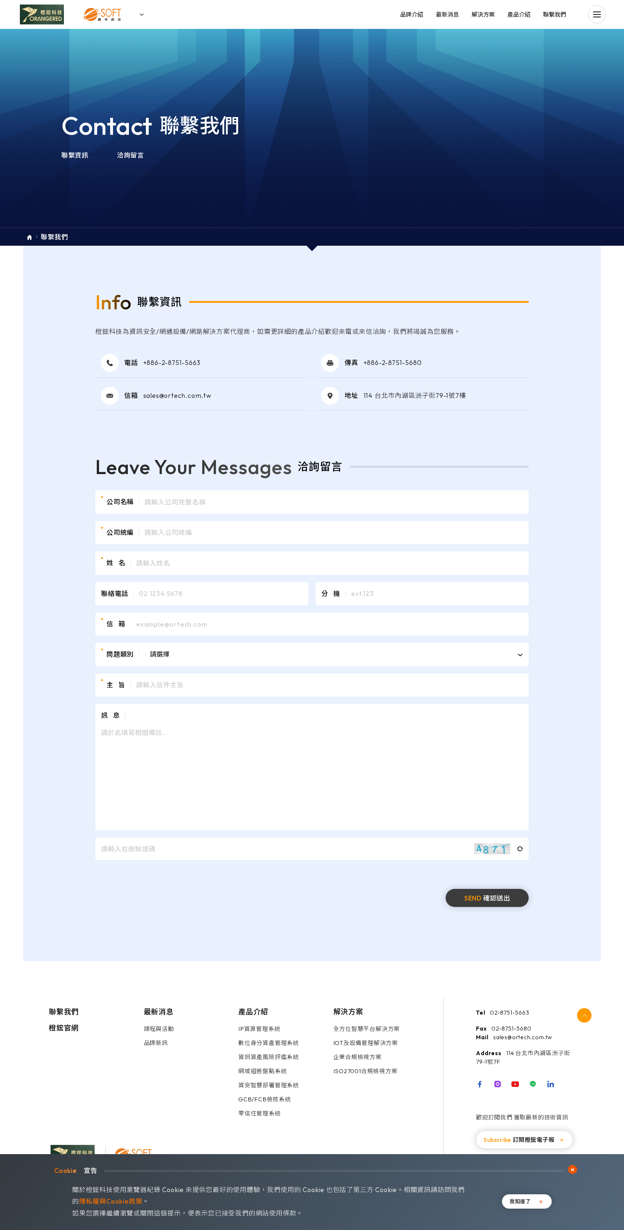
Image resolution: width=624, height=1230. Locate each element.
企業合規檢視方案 (357, 1057)
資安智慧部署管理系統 (268, 1085)
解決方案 (483, 14)
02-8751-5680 (511, 1028)
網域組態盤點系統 (262, 1071)
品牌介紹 (411, 14)
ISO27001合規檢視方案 (365, 1071)
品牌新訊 (156, 1042)
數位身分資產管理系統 (268, 1042)
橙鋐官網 (64, 1028)
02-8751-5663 (509, 1012)
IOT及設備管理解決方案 (365, 1042)
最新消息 (447, 14)
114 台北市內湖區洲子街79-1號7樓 (415, 395)
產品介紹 (518, 14)
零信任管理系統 (259, 1113)
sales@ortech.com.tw (177, 395)
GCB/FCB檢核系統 (264, 1099)
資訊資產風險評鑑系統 (268, 1057)
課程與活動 (159, 1028)
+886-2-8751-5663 (171, 362)
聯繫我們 (554, 14)
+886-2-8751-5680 (393, 362)
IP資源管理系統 (259, 1028)
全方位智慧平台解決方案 (366, 1028)
